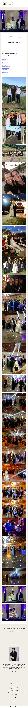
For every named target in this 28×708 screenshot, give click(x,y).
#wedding (4, 65)
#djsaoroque (4, 69)
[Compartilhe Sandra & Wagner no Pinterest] (17, 631)
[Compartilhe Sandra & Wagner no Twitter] (14, 631)
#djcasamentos (5, 72)
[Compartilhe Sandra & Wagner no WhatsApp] (12, 631)
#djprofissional (5, 73)
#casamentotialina (5, 68)
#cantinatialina (5, 60)
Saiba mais (14, 671)
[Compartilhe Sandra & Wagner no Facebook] (10, 631)
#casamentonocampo (6, 66)
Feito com (14, 706)
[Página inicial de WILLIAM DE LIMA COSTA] (7, 3)
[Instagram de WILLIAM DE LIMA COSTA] (13, 697)
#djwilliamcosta (5, 59)
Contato (14, 701)
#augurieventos (5, 62)
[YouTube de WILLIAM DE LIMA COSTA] (15, 697)
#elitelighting (4, 63)
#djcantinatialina (5, 71)
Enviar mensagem (14, 688)
